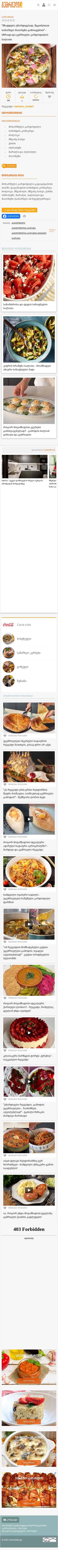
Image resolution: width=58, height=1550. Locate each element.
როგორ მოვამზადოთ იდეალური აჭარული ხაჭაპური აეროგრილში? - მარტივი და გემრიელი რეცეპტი (25, 846)
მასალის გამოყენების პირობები (19, 1531)
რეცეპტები (29, 1381)
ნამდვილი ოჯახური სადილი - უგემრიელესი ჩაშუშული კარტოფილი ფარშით (26, 898)
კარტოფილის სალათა (24, 228)
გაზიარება (13, 216)
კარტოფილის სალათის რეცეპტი (29, 233)
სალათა (16, 238)
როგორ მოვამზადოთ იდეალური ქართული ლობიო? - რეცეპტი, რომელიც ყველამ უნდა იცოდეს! (28, 1007)
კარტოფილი (18, 223)
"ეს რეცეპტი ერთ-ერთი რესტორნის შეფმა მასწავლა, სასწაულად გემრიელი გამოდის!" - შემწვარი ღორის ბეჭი (28, 793)
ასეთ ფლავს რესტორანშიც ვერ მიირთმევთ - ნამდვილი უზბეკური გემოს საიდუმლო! (28, 1164)
